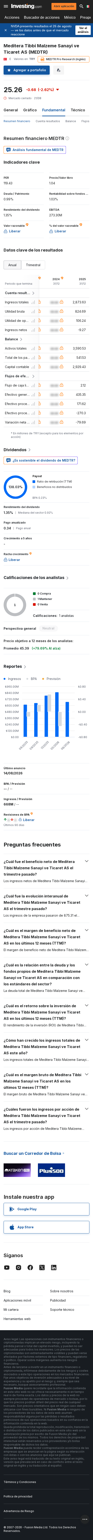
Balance (70, 121)
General (11, 110)
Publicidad (58, 1300)
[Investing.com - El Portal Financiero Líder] (26, 6)
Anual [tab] (12, 265)
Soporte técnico (62, 1309)
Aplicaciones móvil (17, 1300)
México (70, 17)
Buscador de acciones (42, 17)
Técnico (78, 110)
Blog (7, 1291)
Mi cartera (11, 1309)
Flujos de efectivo (17, 376)
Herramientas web (17, 1319)
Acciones (12, 17)
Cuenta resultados (48, 121)
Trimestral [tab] (33, 265)
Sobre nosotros (61, 1291)
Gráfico (30, 110)
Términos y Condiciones (20, 1482)
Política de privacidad (18, 1496)
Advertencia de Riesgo (19, 1511)
